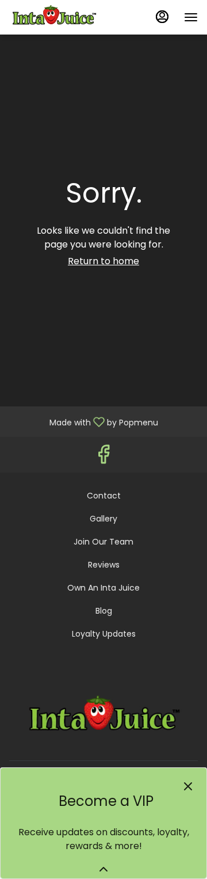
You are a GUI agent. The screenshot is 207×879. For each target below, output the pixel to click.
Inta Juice (103, 717)
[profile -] (162, 17)
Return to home (103, 261)
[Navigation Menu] (191, 17)
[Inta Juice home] (61, 17)
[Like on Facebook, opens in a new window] (103, 457)
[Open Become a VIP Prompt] (103, 869)
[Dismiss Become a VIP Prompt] (188, 786)
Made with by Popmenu (83, 421)
